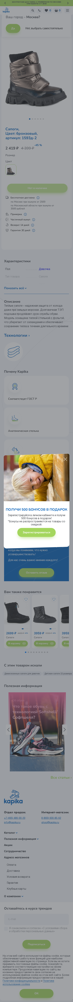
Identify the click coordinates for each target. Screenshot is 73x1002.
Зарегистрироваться (36, 532)
